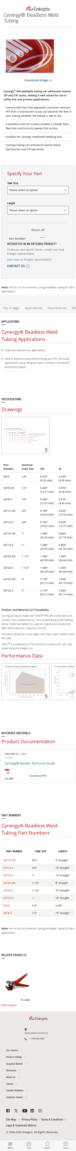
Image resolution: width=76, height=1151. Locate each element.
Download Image (36, 80)
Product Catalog (14, 1057)
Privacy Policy (29, 1120)
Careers (68, 193)
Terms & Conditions (52, 1120)
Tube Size (12, 183)
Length (11, 203)
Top (29, 1147)
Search (47, 1147)
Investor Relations (15, 1091)
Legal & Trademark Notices (21, 1126)
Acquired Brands (14, 1064)
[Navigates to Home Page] (38, 8)
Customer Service (15, 1097)
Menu (10, 1147)
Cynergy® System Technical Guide (30, 763)
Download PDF (37, 775)
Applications (33, 308)
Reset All (38, 229)
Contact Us (69, 178)
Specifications (57, 308)
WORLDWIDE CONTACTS (36, 1033)
